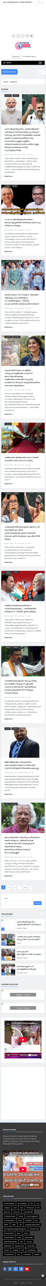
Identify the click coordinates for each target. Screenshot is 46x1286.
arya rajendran (22, 1203)
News (18, 1233)
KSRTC (6, 1224)
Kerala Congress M (32, 1216)
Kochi (20, 1220)
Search (6, 898)
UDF (23, 1250)
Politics (16, 95)
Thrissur (6, 1250)
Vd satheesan (32, 1250)
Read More (8, 176)
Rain (21, 1241)
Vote (18, 1254)
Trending (15, 1250)
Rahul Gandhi (29, 1237)
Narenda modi (34, 1229)
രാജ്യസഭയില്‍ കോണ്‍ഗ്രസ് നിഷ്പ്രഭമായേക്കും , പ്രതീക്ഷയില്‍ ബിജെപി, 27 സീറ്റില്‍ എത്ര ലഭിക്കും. (20, 608)
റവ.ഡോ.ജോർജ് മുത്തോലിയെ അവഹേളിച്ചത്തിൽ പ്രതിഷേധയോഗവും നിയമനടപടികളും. (22, 222)
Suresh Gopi (31, 1246)
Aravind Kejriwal (9, 1203)
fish (38, 1207)
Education (8, 337)
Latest (14, 1224)
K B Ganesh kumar (9, 1216)
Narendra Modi (8, 1233)
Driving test (30, 1207)
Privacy (29, 1283)
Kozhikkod (28, 1220)
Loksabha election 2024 (32, 1224)
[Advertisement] (23, 20)
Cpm (21, 1207)
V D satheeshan (8, 1254)
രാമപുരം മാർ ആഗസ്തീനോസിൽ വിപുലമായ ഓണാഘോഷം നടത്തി (30, 954)
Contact (22, 1283)
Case (37, 1203)
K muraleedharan (9, 1220)
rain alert (29, 1241)
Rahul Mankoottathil (10, 1241)
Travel (15, 424)
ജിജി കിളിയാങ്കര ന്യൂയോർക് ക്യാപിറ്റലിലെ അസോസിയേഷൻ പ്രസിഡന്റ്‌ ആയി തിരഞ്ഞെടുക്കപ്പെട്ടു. (21, 765)
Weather (37, 1254)
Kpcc (36, 1220)
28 (25, 887)
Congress (7, 1207)
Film (7, 804)
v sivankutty (27, 1254)
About (16, 1283)
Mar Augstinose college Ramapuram (15, 1229)
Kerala (14, 186)
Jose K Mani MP (28, 1212)
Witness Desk (10, 154)
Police (19, 1237)
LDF (20, 1224)
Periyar (26, 1233)
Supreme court (19, 1246)
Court (15, 1207)
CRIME (7, 186)
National (8, 95)
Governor (7, 1212)
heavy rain (16, 1212)
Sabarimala (7, 1246)
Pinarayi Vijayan (9, 1237)
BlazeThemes (36, 1279)
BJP (31, 1203)
